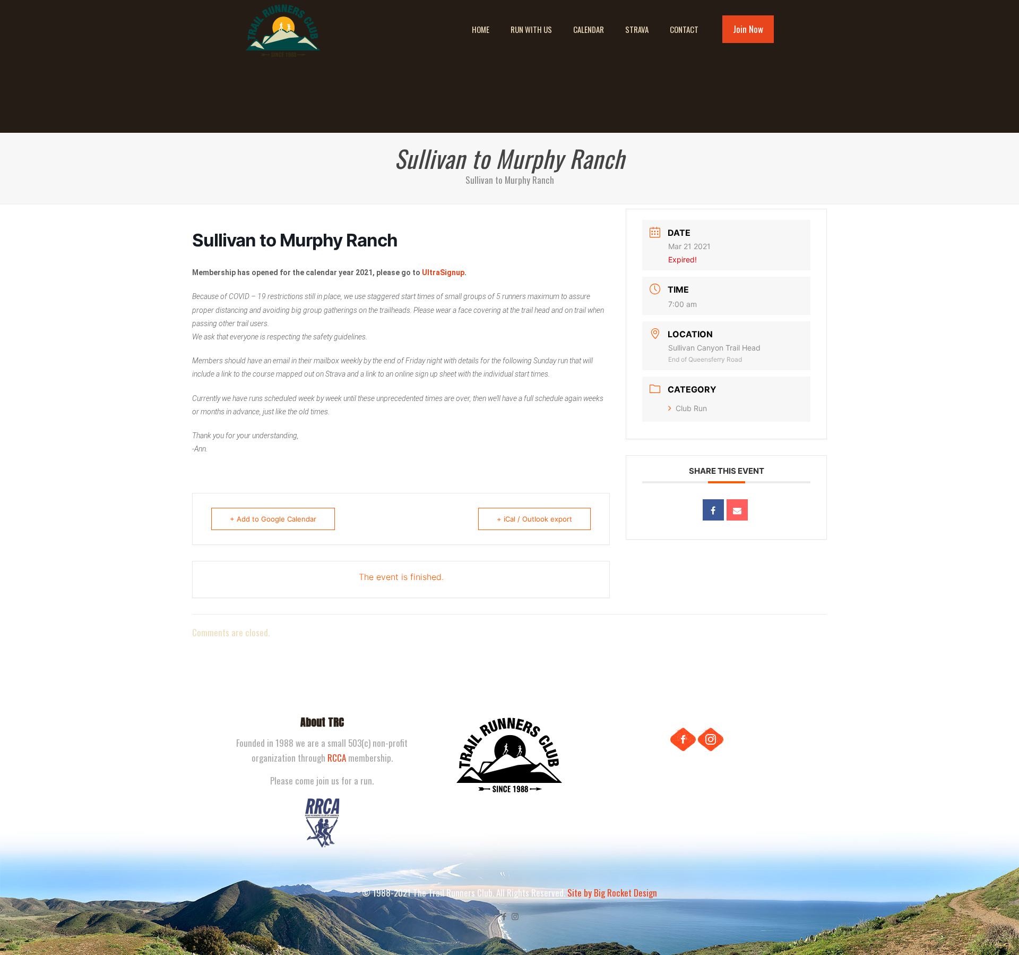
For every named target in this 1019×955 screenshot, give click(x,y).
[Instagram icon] (515, 916)
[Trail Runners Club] (282, 29)
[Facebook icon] (504, 916)
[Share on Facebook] (713, 510)
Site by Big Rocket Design (612, 892)
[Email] (737, 510)
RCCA (336, 757)
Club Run (691, 408)
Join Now (748, 29)
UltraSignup (443, 272)
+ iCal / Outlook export (534, 519)
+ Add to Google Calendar (273, 519)
